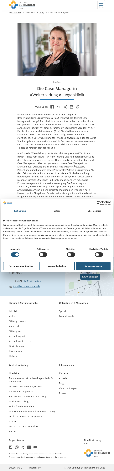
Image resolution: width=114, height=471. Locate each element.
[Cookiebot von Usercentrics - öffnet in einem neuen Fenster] (98, 203)
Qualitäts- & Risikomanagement (25, 416)
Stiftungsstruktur (18, 321)
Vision (12, 316)
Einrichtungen (16, 346)
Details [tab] (57, 211)
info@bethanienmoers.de (26, 286)
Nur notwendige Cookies (21, 266)
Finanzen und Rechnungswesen (25, 386)
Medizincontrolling (19, 401)
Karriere (63, 373)
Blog (41, 12)
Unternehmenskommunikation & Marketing (32, 411)
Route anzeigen (90, 276)
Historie (13, 356)
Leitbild (13, 311)
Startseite (16, 12)
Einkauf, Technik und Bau (22, 406)
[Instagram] (17, 446)
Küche (12, 431)
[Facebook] (52, 106)
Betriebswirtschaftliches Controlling (27, 396)
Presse (62, 393)
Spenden (63, 311)
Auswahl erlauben (57, 266)
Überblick (14, 373)
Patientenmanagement (21, 391)
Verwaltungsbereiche (20, 341)
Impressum (35, 467)
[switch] (43, 254)
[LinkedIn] (71, 106)
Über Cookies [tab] (94, 211)
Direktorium (15, 351)
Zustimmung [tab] (20, 211)
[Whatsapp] (77, 106)
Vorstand (14, 326)
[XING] (65, 106)
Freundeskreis (66, 316)
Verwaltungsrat (17, 336)
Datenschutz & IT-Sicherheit (23, 426)
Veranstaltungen (68, 388)
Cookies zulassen (93, 266)
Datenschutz (15, 467)
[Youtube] (35, 446)
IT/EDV (12, 421)
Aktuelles (30, 12)
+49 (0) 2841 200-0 (31, 280)
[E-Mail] (59, 106)
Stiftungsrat (15, 331)
